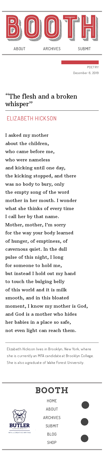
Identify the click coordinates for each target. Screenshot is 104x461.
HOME (52, 400)
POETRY (93, 67)
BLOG (52, 434)
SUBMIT (84, 48)
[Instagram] (84, 438)
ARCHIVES (52, 48)
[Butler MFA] (19, 421)
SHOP (52, 442)
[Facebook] (85, 405)
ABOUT (19, 48)
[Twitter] (84, 422)
